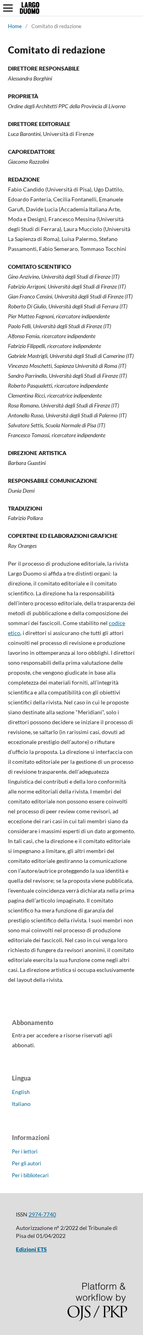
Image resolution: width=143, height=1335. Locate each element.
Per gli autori (26, 1163)
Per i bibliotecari (30, 1175)
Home (15, 26)
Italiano (21, 1103)
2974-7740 (42, 1214)
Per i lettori (24, 1151)
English (21, 1091)
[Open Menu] (8, 8)
